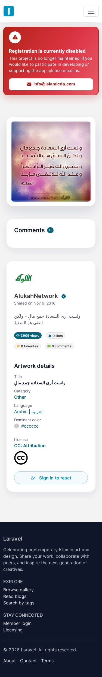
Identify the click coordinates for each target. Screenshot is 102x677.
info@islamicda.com (54, 84)
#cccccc (30, 426)
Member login (17, 623)
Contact (28, 660)
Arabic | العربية (29, 411)
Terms (47, 660)
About (9, 660)
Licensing (13, 630)
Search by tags (18, 603)
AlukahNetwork (36, 295)
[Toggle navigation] (91, 11)
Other (20, 397)
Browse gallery (18, 589)
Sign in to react (55, 478)
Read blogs (14, 596)
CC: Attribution (30, 445)
